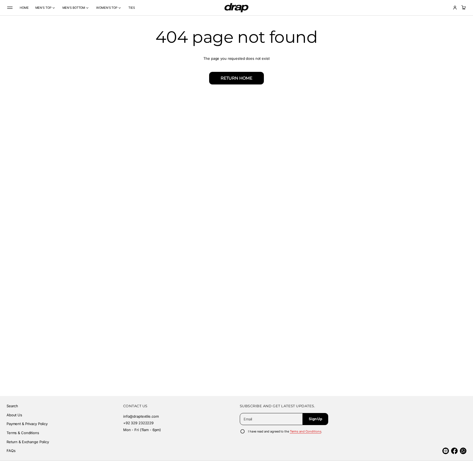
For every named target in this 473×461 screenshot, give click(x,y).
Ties (131, 8)
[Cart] (462, 7)
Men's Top (43, 8)
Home (24, 8)
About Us (14, 415)
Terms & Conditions (23, 433)
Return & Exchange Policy (28, 442)
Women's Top (106, 8)
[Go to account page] (455, 7)
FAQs (11, 450)
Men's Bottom (73, 8)
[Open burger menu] (10, 7)
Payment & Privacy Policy (27, 424)
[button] (462, 7)
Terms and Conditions (305, 431)
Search (12, 406)
